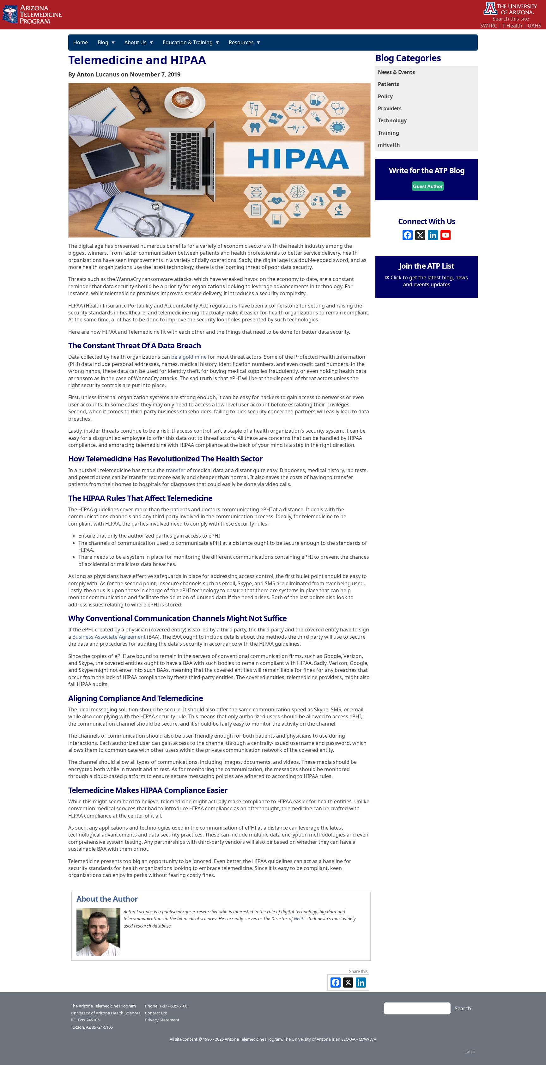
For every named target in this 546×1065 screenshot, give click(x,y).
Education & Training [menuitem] (185, 44)
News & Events (396, 72)
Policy (385, 96)
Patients (388, 84)
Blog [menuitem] (100, 44)
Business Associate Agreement (109, 636)
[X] (420, 234)
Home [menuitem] (80, 42)
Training (388, 132)
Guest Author (428, 186)
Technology (392, 120)
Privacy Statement (162, 1020)
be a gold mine (189, 356)
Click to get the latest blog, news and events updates (429, 281)
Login (469, 1051)
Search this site (511, 18)
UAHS (534, 25)
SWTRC (488, 25)
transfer (175, 470)
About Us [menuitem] (133, 44)
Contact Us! (156, 1013)
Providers (390, 108)
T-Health (512, 25)
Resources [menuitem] (239, 44)
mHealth (389, 144)
